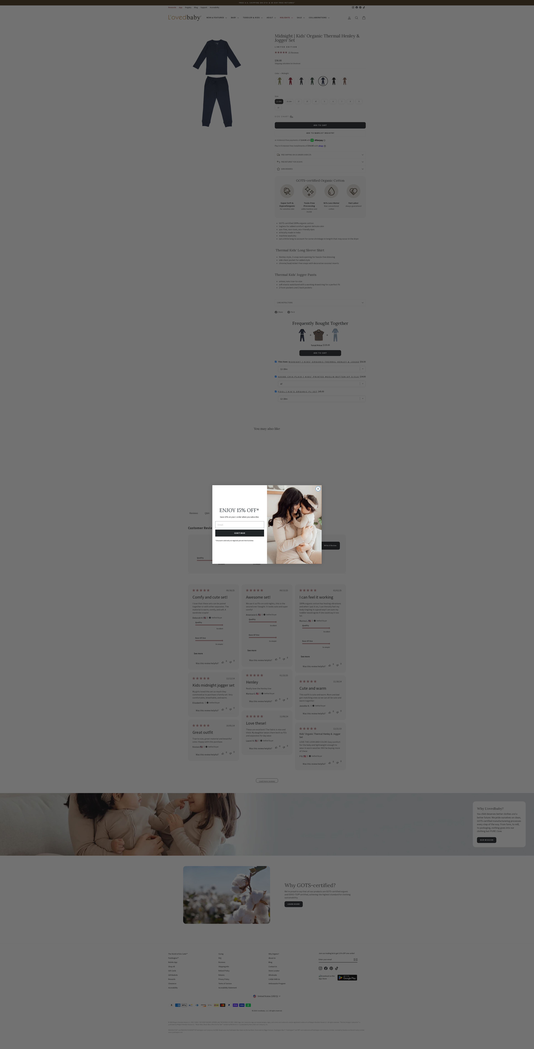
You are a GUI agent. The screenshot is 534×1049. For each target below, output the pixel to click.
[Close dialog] (318, 488)
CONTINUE (239, 533)
